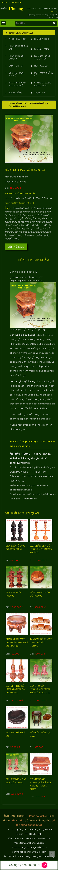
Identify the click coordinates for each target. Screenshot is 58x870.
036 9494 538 (16, 2)
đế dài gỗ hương (21, 211)
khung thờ (29, 458)
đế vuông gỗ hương (15, 225)
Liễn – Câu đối (41, 66)
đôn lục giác (20, 231)
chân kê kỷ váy (33, 208)
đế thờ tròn (23, 221)
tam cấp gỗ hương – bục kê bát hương (41, 642)
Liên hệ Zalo (16, 246)
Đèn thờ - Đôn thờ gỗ (29, 103)
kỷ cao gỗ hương (13, 235)
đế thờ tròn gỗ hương (41, 221)
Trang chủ (13, 103)
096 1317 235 (5, 2)
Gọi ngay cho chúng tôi (25, 865)
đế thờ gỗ (18, 218)
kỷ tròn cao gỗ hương (34, 235)
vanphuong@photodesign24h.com (35, 494)
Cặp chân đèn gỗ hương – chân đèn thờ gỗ (41, 549)
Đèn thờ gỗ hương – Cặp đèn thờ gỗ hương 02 (40, 689)
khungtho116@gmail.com (23, 498)
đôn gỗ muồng (33, 228)
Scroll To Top (52, 854)
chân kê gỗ (18, 208)
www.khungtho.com (30, 485)
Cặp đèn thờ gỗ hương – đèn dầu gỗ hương (16, 689)
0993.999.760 (17, 480)
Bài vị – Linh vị (16, 66)
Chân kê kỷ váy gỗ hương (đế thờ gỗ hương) (17, 642)
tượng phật (23, 462)
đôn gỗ (30, 225)
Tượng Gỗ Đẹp (16, 92)
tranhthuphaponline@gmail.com (29, 851)
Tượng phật (40, 92)
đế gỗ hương (37, 211)
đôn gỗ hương (17, 228)
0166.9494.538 (44, 476)
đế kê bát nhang (25, 215)
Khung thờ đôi (41, 49)
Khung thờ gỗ (41, 39)
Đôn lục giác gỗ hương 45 (25, 170)
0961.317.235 (28, 476)
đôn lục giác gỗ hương (39, 231)
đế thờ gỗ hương (32, 218)
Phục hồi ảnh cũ (17, 39)
